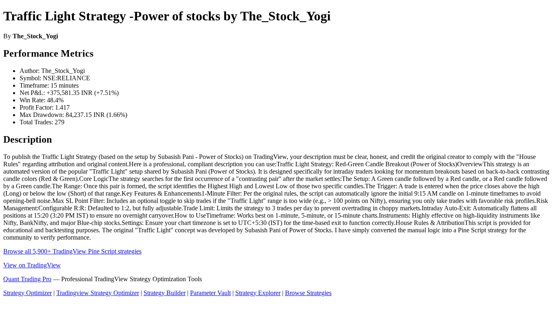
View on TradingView (32, 265)
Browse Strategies (308, 292)
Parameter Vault (210, 292)
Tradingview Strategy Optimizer (97, 292)
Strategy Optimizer (27, 292)
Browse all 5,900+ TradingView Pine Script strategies (72, 251)
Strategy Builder (165, 292)
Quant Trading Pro (27, 279)
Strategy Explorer (258, 292)
